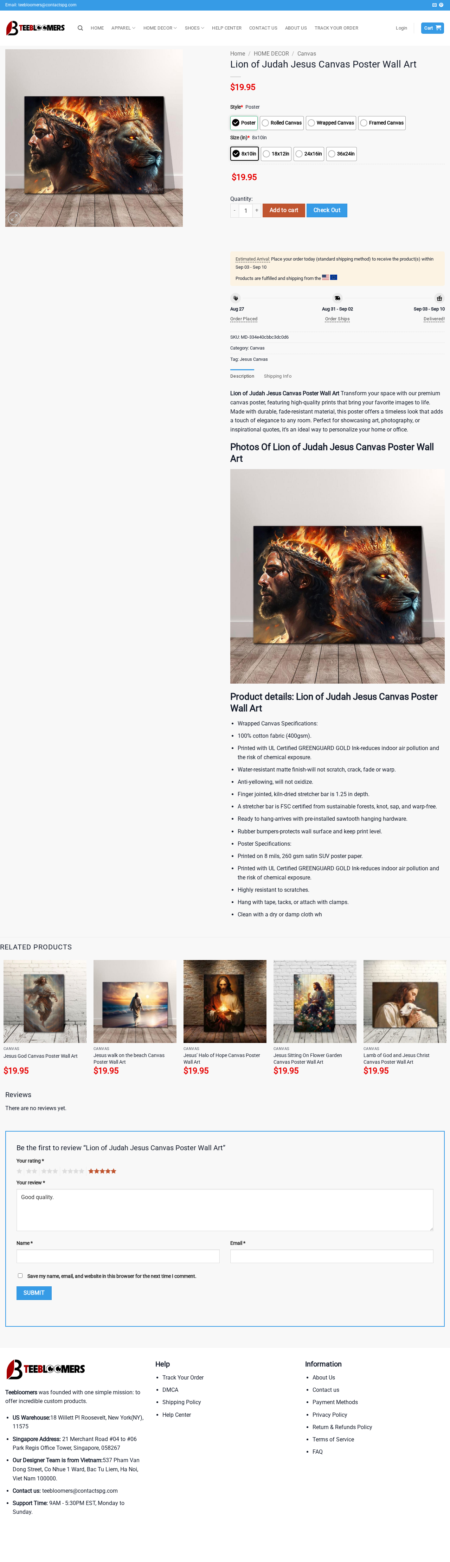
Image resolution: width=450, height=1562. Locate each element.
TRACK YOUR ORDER (336, 28)
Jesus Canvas (254, 359)
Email (237, 1243)
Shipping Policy (181, 1402)
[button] (401, 28)
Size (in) (240, 138)
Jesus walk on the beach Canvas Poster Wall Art (129, 1058)
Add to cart (284, 210)
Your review (31, 1183)
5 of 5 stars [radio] (101, 1171)
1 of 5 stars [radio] (18, 1171)
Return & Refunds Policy (342, 1427)
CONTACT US (263, 28)
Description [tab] (242, 376)
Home (237, 53)
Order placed (244, 318)
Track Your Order (183, 1377)
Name (25, 1243)
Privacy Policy (330, 1414)
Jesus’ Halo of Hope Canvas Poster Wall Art (222, 1058)
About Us (324, 1377)
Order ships (337, 318)
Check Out (327, 210)
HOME (97, 28)
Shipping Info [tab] (277, 376)
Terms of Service (333, 1439)
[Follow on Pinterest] (441, 5)
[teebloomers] (36, 28)
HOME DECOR (158, 28)
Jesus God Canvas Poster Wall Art (41, 1056)
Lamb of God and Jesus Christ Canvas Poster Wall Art (397, 1058)
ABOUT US (296, 28)
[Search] (80, 28)
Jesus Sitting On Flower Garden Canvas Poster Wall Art (308, 1058)
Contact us (326, 1390)
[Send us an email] (434, 5)
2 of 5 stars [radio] (30, 1171)
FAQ (318, 1451)
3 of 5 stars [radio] (48, 1171)
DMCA (170, 1390)
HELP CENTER (227, 28)
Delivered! (434, 318)
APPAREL (121, 28)
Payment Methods (335, 1402)
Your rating (30, 1161)
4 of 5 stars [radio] (72, 1171)
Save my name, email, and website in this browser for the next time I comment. (112, 1276)
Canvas (306, 53)
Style (236, 107)
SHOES (192, 28)
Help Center (176, 1414)
